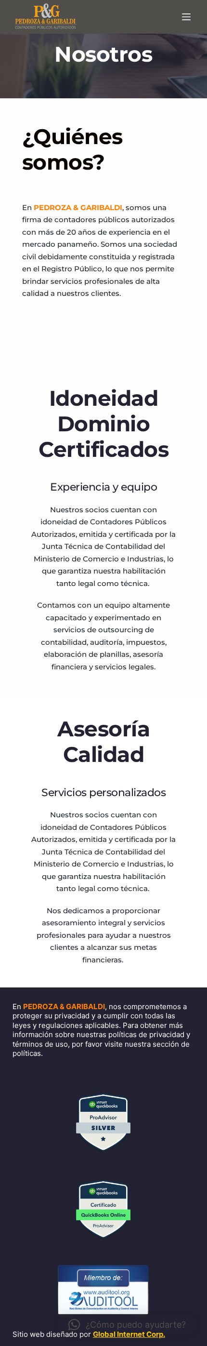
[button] (127, 1324)
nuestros (73, 293)
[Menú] (188, 17)
